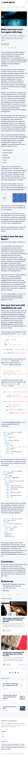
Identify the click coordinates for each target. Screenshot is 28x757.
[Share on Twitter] (2, 47)
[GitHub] (12, 672)
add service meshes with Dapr (13, 296)
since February (23, 136)
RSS (2, 734)
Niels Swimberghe (13, 744)
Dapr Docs (6, 590)
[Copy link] (18, 47)
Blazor (23, 7)
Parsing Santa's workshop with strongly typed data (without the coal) (14, 654)
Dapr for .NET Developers (10, 584)
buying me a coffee (6, 749)
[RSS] (18, 672)
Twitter (2, 736)
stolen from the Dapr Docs (15, 189)
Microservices (10, 594)
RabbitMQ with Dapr (14, 422)
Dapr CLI (9, 209)
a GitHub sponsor (20, 747)
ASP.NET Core (18, 7)
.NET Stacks (11, 7)
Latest (2, 7)
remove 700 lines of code (8, 552)
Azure (6, 7)
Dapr (3, 594)
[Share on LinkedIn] (9, 47)
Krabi (23, 753)
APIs (24, 630)
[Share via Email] (15, 47)
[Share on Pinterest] (12, 47)
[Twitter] (10, 672)
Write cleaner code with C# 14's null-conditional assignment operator (14, 619)
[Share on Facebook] (5, 47)
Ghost (20, 753)
